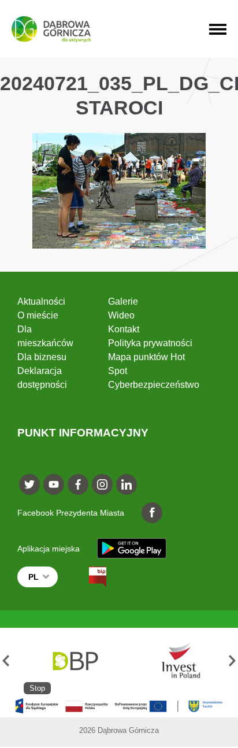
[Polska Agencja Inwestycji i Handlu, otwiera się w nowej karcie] (175, 661)
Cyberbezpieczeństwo (153, 385)
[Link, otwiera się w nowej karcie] (87, 576)
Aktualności (41, 301)
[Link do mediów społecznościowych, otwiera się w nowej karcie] (29, 484)
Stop (37, 688)
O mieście (37, 315)
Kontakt (123, 329)
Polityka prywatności (150, 343)
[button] (6, 661)
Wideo (121, 315)
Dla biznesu (41, 357)
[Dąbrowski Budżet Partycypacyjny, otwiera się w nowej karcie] (74, 661)
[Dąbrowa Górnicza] (51, 29)
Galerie (123, 301)
